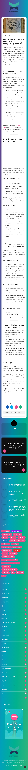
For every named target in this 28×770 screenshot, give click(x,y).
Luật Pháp (6, 544)
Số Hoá (5, 553)
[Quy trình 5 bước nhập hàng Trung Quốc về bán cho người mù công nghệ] (4, 494)
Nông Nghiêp (7, 550)
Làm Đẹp (15, 544)
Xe (13, 572)
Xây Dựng (20, 572)
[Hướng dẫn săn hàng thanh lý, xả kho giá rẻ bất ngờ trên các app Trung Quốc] (4, 516)
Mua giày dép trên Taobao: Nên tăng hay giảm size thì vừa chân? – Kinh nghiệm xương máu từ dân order (17, 508)
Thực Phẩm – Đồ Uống (8, 685)
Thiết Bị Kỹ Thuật (8, 556)
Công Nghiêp (7, 534)
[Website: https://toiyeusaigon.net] (14, 432)
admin (14, 429)
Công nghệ (17, 534)
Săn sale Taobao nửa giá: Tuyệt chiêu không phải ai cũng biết (17, 485)
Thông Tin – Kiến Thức (8, 677)
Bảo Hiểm (6, 531)
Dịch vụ (13, 537)
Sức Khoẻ (13, 553)
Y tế (4, 576)
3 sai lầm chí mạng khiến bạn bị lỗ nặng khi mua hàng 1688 (17, 500)
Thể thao (5, 563)
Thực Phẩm (6, 566)
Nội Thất (16, 550)
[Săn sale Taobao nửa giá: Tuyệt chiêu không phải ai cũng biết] (4, 487)
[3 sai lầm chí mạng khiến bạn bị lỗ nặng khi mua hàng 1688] (4, 501)
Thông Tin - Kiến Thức (10, 560)
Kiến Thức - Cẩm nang (17, 540)
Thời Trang (15, 563)
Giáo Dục (21, 537)
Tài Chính (6, 572)
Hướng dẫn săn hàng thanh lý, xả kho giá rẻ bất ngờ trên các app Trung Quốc (17, 515)
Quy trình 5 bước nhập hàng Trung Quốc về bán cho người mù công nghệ (17, 493)
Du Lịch (5, 537)
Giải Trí (5, 540)
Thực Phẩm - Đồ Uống (9, 569)
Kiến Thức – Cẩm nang (8, 622)
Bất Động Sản (16, 531)
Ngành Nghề (16, 547)
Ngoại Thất (6, 547)
